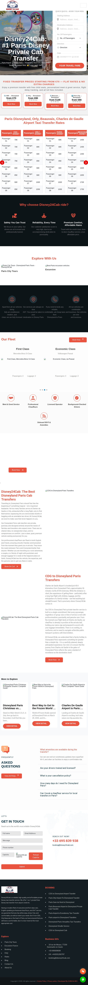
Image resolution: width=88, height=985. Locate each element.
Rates (7, 957)
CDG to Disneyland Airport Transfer (62, 894)
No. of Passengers (64, 34)
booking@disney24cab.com (63, 845)
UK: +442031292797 (56, 954)
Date (59, 53)
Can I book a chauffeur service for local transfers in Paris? (58, 794)
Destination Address (65, 25)
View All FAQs (10, 776)
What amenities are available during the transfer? (58, 750)
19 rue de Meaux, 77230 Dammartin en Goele (57, 946)
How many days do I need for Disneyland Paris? (59, 784)
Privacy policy (52, 981)
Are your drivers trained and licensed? (58, 768)
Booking (8, 949)
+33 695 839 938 (65, 841)
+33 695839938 (55, 951)
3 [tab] (45, 390)
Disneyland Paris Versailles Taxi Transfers (65, 922)
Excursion (50, 269)
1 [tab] (41, 390)
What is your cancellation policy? (55, 775)
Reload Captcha (36, 856)
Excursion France (11, 946)
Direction (60, 44)
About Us (8, 968)
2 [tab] (43, 390)
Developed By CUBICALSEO (67, 981)
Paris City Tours (9, 271)
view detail (11, 726)
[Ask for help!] (83, 980)
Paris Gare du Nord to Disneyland (61, 902)
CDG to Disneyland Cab (58, 930)
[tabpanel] (22, 364)
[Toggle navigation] (83, 5)
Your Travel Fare (69, 65)
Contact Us (9, 964)
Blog (6, 960)
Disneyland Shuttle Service (59, 926)
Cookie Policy (41, 981)
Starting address (63, 16)
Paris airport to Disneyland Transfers (62, 917)
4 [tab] (47, 390)
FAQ (6, 953)
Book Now (11, 104)
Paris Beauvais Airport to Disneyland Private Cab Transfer (65, 908)
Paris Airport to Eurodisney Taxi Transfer (64, 913)
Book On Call (10, 566)
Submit (22, 867)
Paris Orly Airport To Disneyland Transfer (64, 898)
